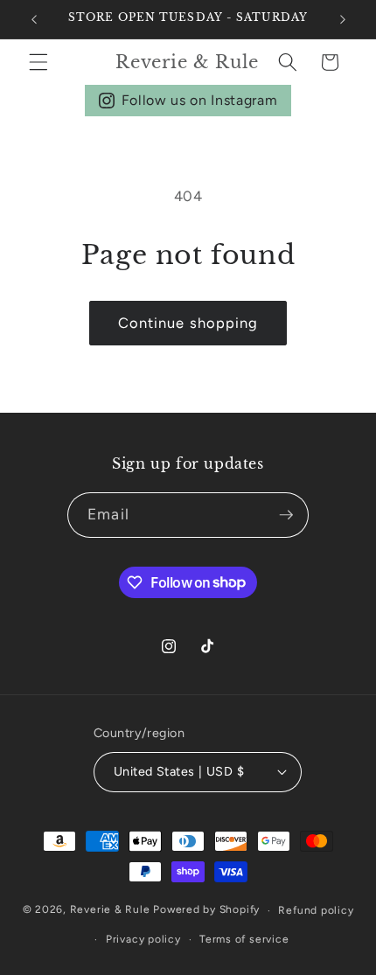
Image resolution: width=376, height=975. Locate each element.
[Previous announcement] (34, 19)
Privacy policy (143, 939)
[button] (38, 62)
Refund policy (315, 910)
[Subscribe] (286, 515)
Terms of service (244, 939)
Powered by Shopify (206, 910)
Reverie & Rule (110, 910)
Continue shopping (188, 322)
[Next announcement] (343, 19)
